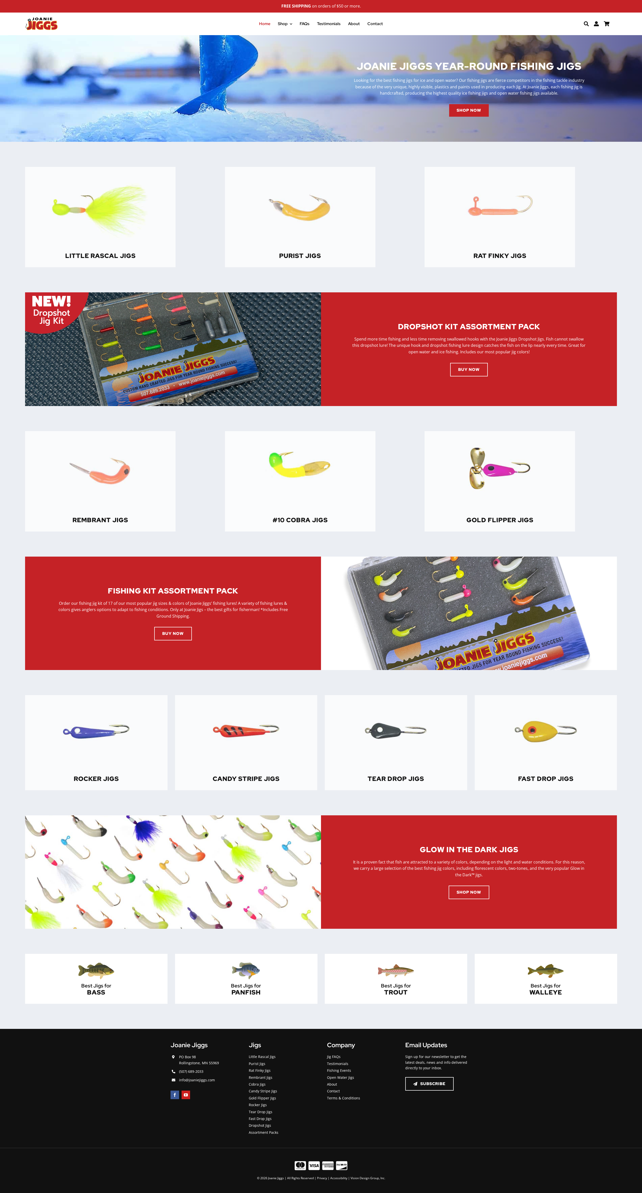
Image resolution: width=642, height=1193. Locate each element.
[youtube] (186, 1095)
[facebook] (175, 1095)
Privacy (322, 1178)
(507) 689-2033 (191, 1071)
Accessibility (338, 1178)
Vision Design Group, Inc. (368, 1178)
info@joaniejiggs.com (197, 1080)
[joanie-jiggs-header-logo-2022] (42, 19)
